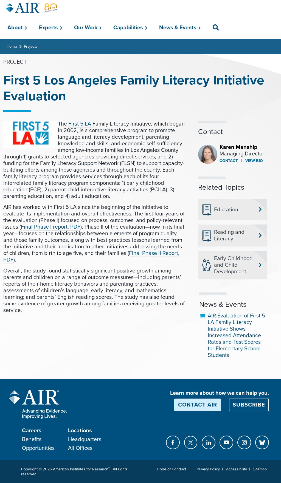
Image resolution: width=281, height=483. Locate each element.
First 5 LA (80, 124)
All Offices (80, 448)
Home (12, 46)
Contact (229, 160)
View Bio (253, 160)
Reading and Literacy (229, 235)
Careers (31, 430)
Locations (80, 430)
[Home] (31, 8)
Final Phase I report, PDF (50, 227)
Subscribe (249, 405)
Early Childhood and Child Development (233, 265)
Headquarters (84, 439)
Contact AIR (197, 405)
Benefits (31, 439)
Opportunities (38, 448)
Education (226, 209)
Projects (31, 46)
